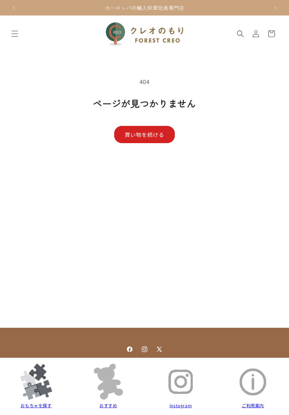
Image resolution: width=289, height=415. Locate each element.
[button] (15, 34)
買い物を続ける (144, 134)
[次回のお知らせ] (275, 7)
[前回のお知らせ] (13, 7)
